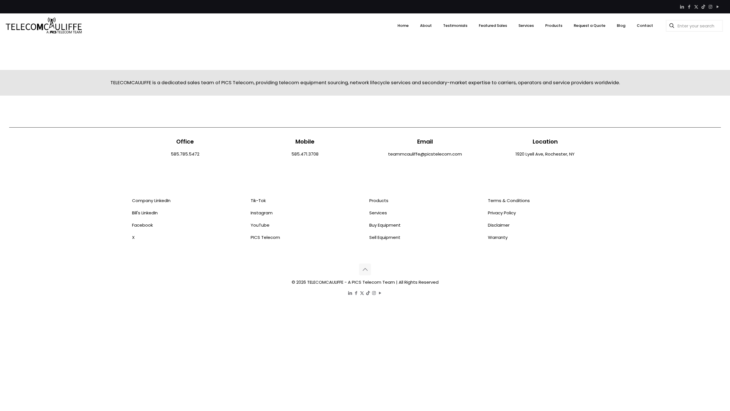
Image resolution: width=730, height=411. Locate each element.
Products (378, 201)
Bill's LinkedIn (145, 213)
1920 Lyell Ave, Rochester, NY (545, 154)
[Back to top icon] (365, 269)
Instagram (262, 213)
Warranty (498, 237)
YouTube (260, 225)
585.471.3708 (305, 154)
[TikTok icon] (703, 7)
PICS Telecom (265, 237)
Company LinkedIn (151, 201)
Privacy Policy (502, 213)
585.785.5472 (185, 154)
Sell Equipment (384, 237)
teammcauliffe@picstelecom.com (425, 154)
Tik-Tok (258, 201)
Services (378, 213)
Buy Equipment (385, 225)
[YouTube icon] (717, 7)
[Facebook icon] (689, 7)
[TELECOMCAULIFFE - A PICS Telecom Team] (44, 26)
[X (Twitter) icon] (696, 7)
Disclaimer (499, 225)
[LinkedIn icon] (682, 7)
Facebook (142, 225)
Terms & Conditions (509, 201)
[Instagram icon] (710, 7)
